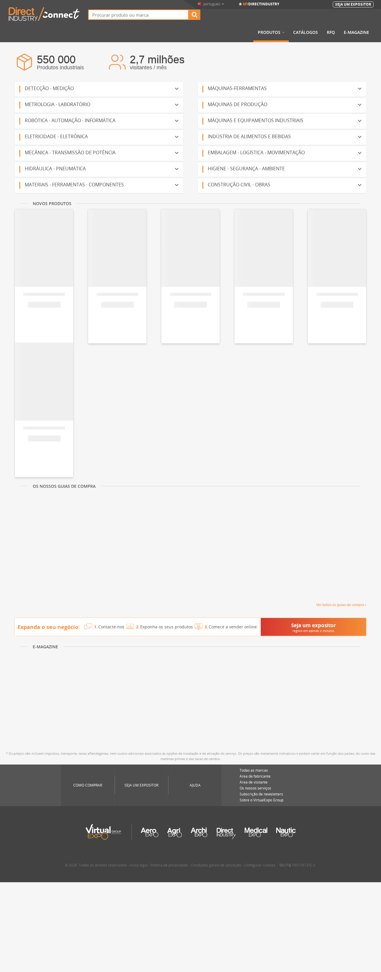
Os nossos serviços (255, 788)
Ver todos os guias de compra (340, 605)
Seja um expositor (141, 785)
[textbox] (138, 15)
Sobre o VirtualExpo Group (261, 800)
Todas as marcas (254, 770)
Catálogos (305, 32)
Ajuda (195, 785)
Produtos (269, 32)
